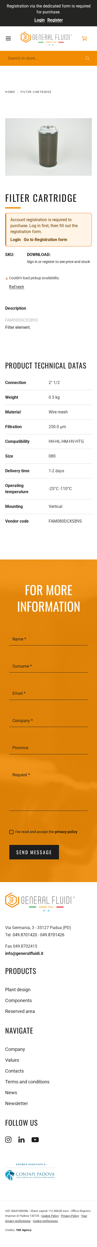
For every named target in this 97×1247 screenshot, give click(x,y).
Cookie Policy (50, 1216)
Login (39, 20)
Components (18, 1000)
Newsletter (16, 1103)
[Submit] (87, 58)
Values (12, 1060)
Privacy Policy (70, 1216)
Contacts (14, 1071)
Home (10, 92)
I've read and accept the (46, 832)
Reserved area (20, 1011)
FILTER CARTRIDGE (36, 92)
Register (55, 20)
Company (15, 1049)
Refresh (16, 287)
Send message (34, 852)
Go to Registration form (45, 239)
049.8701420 (25, 934)
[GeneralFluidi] (46, 38)
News (11, 1092)
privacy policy (66, 832)
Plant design (18, 989)
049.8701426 (52, 934)
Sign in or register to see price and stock (58, 262)
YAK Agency (24, 1230)
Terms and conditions (27, 1081)
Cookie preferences (45, 1221)
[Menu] (12, 38)
